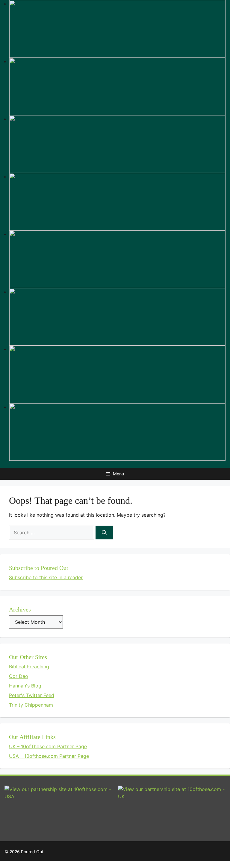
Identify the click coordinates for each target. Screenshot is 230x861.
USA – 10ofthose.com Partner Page (49, 756)
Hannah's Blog (25, 686)
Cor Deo (18, 676)
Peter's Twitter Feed (31, 695)
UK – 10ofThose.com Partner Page (48, 746)
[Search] (104, 532)
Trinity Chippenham (31, 705)
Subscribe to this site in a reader (46, 577)
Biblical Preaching (29, 667)
